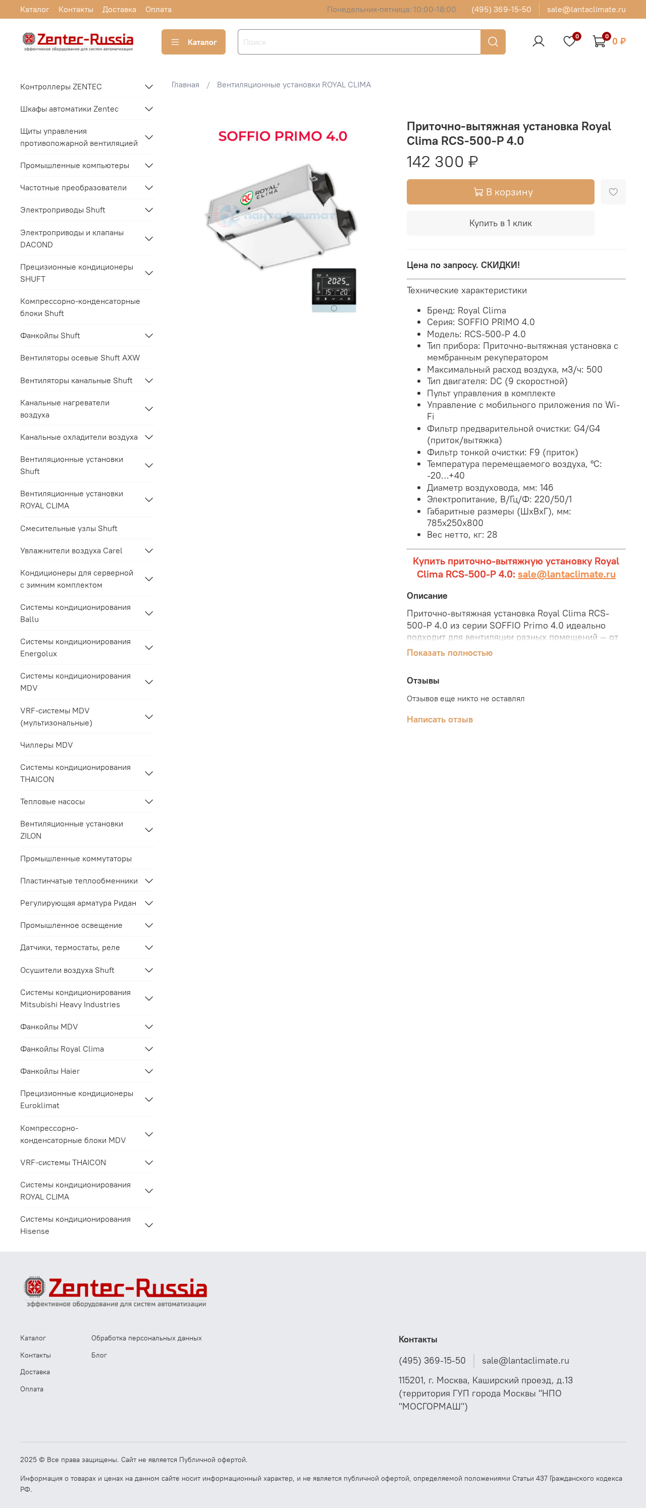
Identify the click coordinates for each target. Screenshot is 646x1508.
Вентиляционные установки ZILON (71, 829)
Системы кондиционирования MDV (75, 681)
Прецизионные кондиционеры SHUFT (76, 273)
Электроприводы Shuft (62, 209)
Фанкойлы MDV (49, 1026)
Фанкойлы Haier (50, 1071)
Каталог (34, 9)
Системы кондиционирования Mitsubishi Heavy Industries (75, 998)
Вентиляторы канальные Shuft (76, 380)
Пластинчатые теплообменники (79, 880)
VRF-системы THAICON (63, 1162)
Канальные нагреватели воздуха (65, 408)
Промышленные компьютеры (74, 165)
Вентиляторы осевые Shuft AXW (80, 357)
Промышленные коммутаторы (76, 858)
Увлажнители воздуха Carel (71, 550)
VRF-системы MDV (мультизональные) (56, 716)
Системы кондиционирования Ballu (75, 613)
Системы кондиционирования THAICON (75, 773)
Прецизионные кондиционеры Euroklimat (76, 1099)
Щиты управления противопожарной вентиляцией (79, 137)
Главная (185, 84)
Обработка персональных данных (146, 1337)
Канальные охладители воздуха (79, 437)
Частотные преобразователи (73, 187)
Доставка (119, 9)
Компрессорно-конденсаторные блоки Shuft (80, 307)
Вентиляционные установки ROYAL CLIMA (294, 84)
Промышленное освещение (71, 925)
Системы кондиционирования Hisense (75, 1225)
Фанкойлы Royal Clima (62, 1049)
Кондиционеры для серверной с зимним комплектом (76, 578)
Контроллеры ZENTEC (61, 86)
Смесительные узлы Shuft (69, 528)
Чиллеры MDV (46, 745)
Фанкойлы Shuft (50, 335)
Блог (99, 1355)
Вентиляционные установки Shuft (71, 465)
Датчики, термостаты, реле (70, 947)
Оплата (158, 9)
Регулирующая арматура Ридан (78, 903)
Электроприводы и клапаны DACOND (72, 238)
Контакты (76, 9)
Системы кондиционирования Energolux (75, 647)
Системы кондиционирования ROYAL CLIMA (75, 1190)
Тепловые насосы (52, 801)
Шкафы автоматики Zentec (69, 108)
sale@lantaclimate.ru (586, 9)
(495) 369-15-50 (501, 9)
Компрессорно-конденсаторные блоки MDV (73, 1134)
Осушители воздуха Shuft (67, 970)
